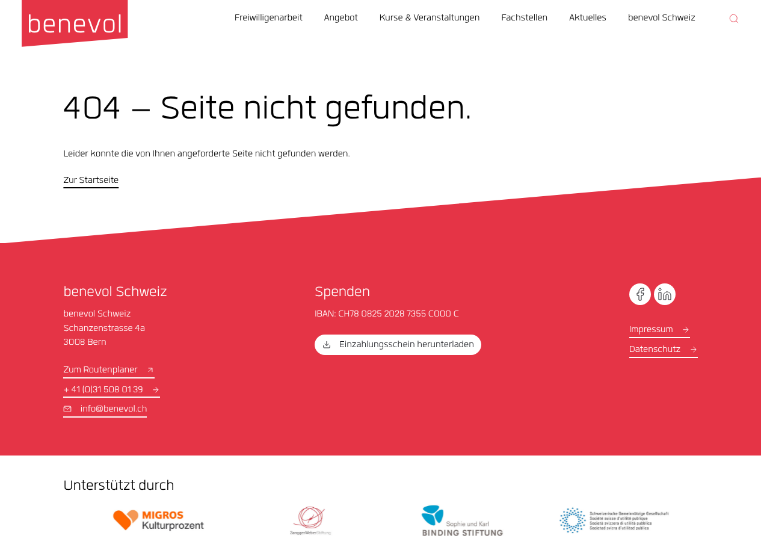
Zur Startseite (91, 181)
